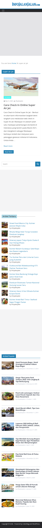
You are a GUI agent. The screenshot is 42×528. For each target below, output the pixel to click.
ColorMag (26, 524)
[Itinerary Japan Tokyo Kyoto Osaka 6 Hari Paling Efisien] (5, 242)
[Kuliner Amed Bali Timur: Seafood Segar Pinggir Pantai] (5, 301)
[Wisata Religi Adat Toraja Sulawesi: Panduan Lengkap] (5, 233)
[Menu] (3, 10)
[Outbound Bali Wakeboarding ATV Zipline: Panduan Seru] (5, 267)
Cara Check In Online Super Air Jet (19, 106)
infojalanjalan (19, 101)
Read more (8, 146)
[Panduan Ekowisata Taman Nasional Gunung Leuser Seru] (5, 284)
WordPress (36, 524)
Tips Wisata (7, 97)
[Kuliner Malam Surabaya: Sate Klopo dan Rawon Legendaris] (5, 250)
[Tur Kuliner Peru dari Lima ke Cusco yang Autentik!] (5, 259)
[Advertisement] (21, 34)
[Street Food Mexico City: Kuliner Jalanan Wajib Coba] (5, 225)
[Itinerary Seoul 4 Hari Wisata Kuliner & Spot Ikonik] (5, 293)
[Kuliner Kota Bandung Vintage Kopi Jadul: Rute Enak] (5, 276)
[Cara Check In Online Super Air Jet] (21, 86)
